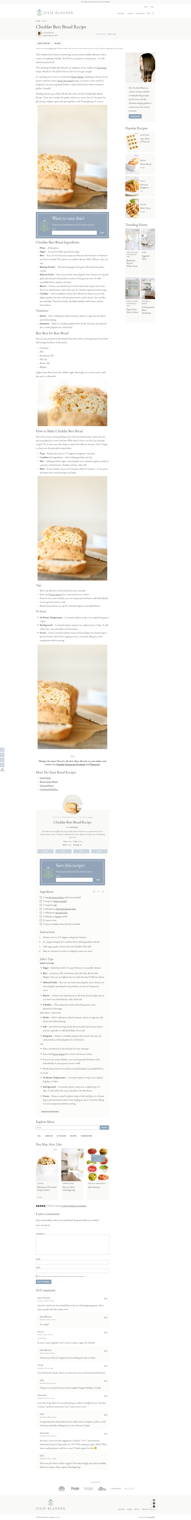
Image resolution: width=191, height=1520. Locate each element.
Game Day (49, 1136)
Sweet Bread (45, 777)
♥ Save (58, 43)
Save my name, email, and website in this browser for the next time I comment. (61, 1276)
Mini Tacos (145, 208)
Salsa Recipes (94, 1187)
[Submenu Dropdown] (125, 13)
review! (90, 817)
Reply (105, 1298)
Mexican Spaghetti (144, 186)
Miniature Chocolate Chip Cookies (47, 1188)
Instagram (70, 764)
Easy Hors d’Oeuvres (145, 140)
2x (98, 891)
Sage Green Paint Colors (132, 311)
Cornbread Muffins (49, 789)
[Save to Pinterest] (2, 750)
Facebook (80, 764)
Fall (44, 21)
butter (58, 916)
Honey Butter (77, 76)
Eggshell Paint (145, 257)
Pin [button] (63, 851)
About (146, 7)
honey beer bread (65, 80)
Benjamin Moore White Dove (132, 263)
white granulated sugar (65, 908)
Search (104, 1127)
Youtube (60, 764)
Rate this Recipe (43, 1225)
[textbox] (72, 1028)
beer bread (101, 67)
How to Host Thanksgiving (68, 1188)
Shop (152, 7)
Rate (81, 851)
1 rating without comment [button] (73, 1205)
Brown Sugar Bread (48, 781)
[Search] (153, 13)
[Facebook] (154, 1507)
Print (99, 851)
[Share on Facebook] (2, 755)
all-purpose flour (56, 897)
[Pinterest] (154, 1504)
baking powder (60, 901)
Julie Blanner (49, 32)
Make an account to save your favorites (97, 2)
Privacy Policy (148, 1509)
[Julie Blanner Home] (54, 12)
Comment (40, 1234)
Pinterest (95, 764)
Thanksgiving (86, 1136)
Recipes (120, 13)
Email (54, 229)
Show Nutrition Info (50, 1112)
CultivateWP (151, 1517)
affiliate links (53, 48)
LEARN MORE (135, 116)
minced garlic (61, 912)
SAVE (102, 233)
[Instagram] (154, 1501)
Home (130, 13)
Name (38, 1259)
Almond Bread (46, 785)
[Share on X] (2, 760)
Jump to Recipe (43, 43)
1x (94, 891)
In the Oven (61, 1136)
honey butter (56, 594)
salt (55, 904)
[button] (53, 817)
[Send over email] (2, 765)
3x (103, 891)
